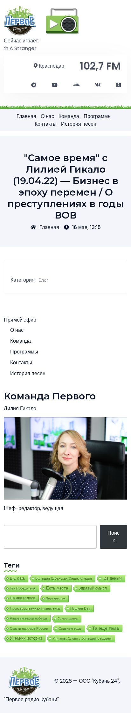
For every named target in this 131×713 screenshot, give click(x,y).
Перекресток (55, 598)
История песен (78, 124)
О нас (47, 116)
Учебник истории (26, 638)
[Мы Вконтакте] (98, 85)
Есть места (57, 588)
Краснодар (51, 66)
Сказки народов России (29, 628)
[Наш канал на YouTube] (54, 85)
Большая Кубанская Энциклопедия (63, 578)
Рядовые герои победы (28, 618)
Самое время (68, 618)
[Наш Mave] (76, 85)
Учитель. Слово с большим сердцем (82, 638)
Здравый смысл (93, 588)
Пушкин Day (80, 608)
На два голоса (22, 598)
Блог (43, 280)
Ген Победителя (23, 588)
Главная (26, 116)
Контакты (46, 124)
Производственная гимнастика (35, 608)
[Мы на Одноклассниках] (118, 85)
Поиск (113, 536)
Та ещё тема (105, 628)
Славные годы (70, 628)
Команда (69, 116)
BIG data (17, 578)
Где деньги (112, 578)
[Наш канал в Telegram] (34, 85)
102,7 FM (100, 66)
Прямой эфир (20, 319)
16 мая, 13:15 (86, 227)
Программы (98, 116)
